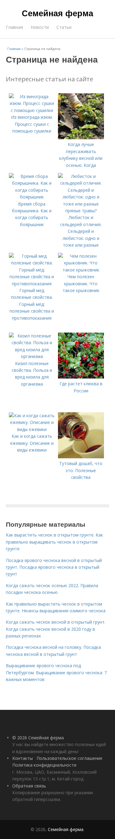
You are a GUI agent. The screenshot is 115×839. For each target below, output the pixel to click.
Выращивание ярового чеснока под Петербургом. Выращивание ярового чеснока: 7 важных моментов (56, 672)
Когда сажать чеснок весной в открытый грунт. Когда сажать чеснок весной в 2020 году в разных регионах (55, 629)
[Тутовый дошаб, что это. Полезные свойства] (81, 457)
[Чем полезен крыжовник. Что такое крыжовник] (81, 270)
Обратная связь (29, 786)
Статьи (63, 27)
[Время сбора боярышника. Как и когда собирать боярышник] (32, 197)
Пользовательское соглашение (69, 758)
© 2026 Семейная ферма (38, 738)
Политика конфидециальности (44, 765)
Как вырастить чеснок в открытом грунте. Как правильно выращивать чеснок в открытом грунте (54, 542)
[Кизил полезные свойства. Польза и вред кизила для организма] (32, 356)
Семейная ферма (57, 13)
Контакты (22, 758)
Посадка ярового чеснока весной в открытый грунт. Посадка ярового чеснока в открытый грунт (54, 567)
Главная (14, 27)
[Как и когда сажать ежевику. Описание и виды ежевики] (32, 429)
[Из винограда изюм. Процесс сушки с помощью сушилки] (32, 110)
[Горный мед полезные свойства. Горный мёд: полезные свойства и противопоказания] (32, 284)
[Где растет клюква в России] (81, 377)
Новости (40, 27)
